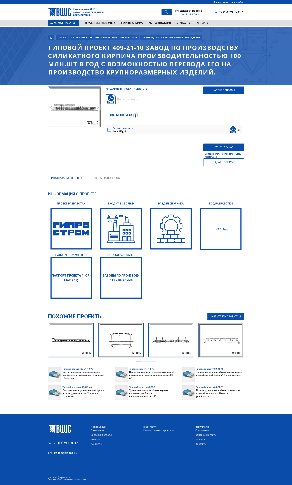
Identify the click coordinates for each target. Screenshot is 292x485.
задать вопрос (224, 162)
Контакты (203, 23)
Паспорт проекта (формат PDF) (71, 278)
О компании (97, 430)
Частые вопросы (224, 90)
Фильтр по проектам (226, 316)
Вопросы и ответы (101, 434)
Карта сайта (237, 2)
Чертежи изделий (160, 23)
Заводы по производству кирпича (121, 278)
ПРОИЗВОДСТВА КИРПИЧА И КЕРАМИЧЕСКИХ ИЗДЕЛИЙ (171, 37)
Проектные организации (100, 23)
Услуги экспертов (132, 23)
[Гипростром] (71, 228)
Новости (95, 439)
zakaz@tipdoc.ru (191, 10)
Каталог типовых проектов (158, 430)
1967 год (221, 229)
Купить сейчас (223, 147)
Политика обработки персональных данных (67, 479)
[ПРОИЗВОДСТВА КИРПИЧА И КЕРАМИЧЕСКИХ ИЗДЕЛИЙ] (171, 228)
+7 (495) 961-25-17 (231, 11)
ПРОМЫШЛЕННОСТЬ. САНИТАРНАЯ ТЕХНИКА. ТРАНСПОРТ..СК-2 (104, 37)
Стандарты (184, 23)
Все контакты (221, 2)
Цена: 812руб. (123, 130)
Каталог (61, 37)
